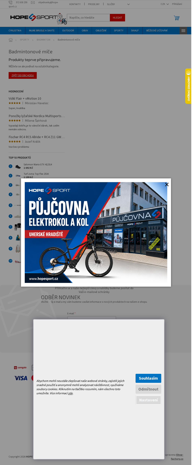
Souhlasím (148, 378)
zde (70, 393)
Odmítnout (148, 389)
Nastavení (148, 400)
